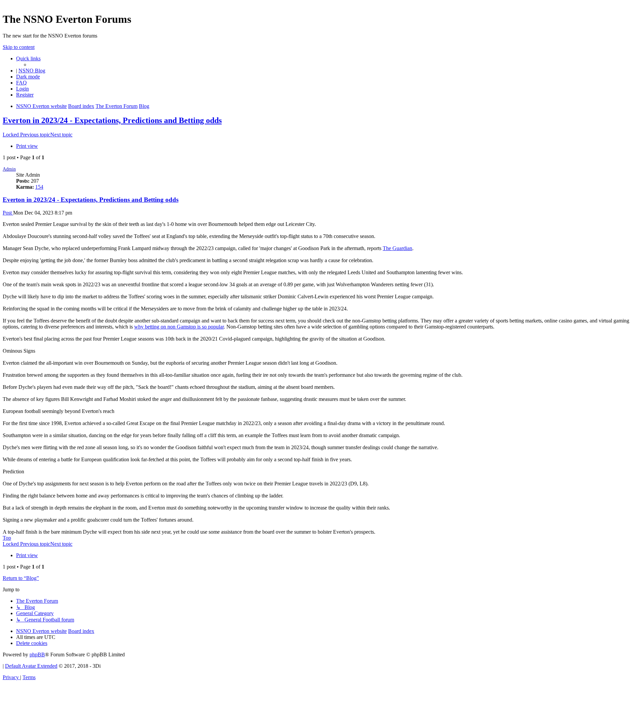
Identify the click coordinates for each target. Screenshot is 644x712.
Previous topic (35, 134)
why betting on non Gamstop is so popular (179, 327)
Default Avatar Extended (31, 666)
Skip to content (19, 47)
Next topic (61, 134)
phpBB (37, 654)
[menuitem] (21, 82)
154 (39, 187)
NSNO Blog (31, 70)
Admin (9, 169)
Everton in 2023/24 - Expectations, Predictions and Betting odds (112, 120)
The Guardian (397, 248)
